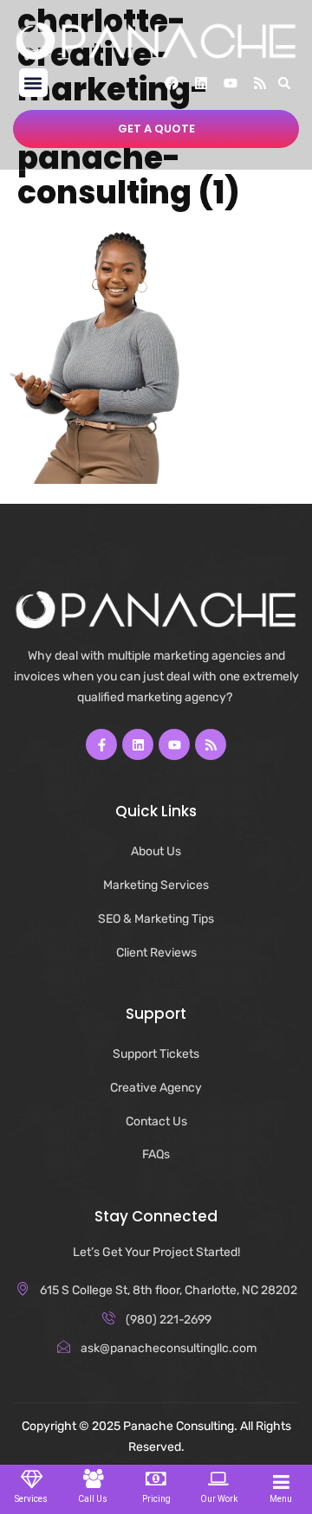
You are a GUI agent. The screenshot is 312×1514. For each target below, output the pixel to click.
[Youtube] (230, 83)
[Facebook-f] (101, 744)
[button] (33, 82)
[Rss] (260, 83)
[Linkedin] (201, 83)
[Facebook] (172, 83)
